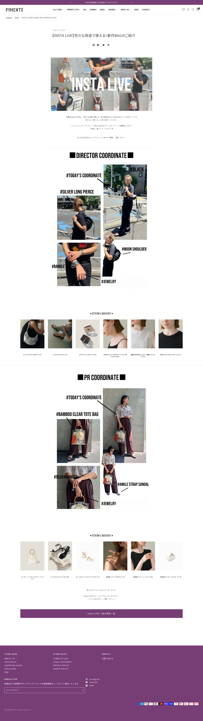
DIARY (102, 9)
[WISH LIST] (183, 9)
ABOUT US (125, 9)
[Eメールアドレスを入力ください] (82, 690)
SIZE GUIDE (10, 668)
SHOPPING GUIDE (13, 665)
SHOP (136, 9)
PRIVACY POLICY (61, 665)
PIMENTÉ (9, 18)
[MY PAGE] (188, 9)
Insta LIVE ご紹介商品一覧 (101, 613)
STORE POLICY (60, 654)
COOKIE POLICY (60, 668)
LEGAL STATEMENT (62, 662)
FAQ (6, 672)
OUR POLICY (10, 662)
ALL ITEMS (57, 9)
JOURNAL (111, 9)
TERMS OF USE (60, 658)
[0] (197, 9)
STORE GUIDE (10, 654)
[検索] (193, 9)
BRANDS (93, 9)
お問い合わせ (107, 658)
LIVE (84, 9)
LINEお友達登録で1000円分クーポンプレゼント (83, 2)
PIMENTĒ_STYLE (73, 9)
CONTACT (146, 9)
